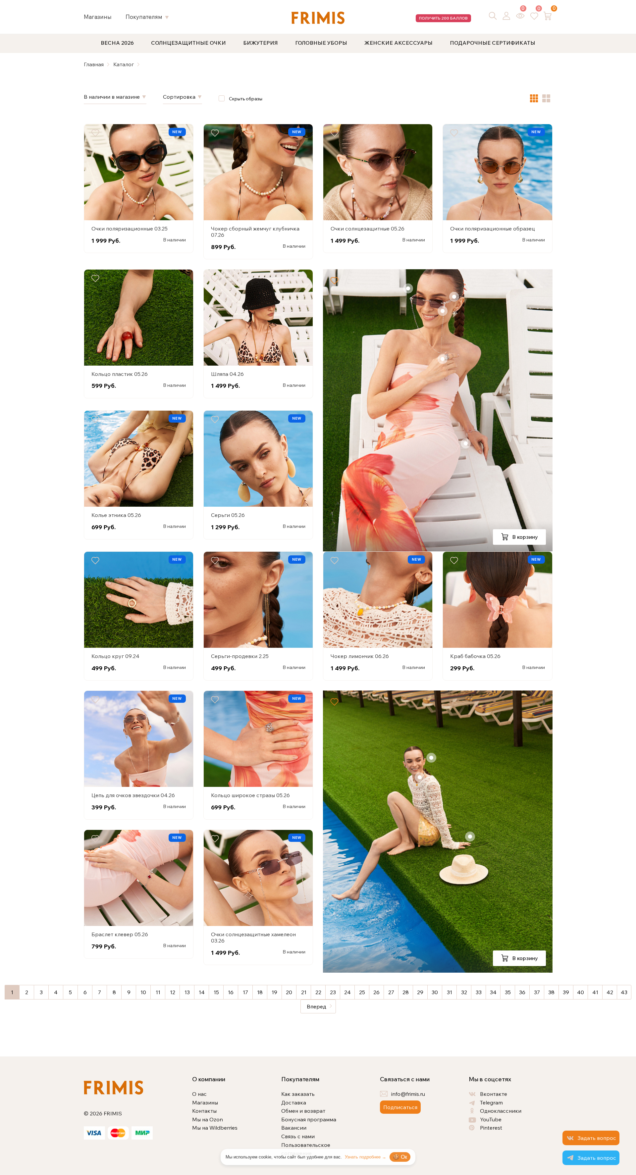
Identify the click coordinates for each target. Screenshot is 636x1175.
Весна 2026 (117, 42)
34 (493, 992)
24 (347, 992)
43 (624, 992)
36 (522, 992)
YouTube (491, 1119)
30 (435, 992)
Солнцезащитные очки (188, 42)
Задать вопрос (596, 1138)
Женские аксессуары (398, 42)
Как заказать (298, 1094)
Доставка (293, 1102)
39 (566, 992)
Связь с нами (298, 1136)
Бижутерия (260, 42)
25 (362, 992)
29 (420, 992)
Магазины (98, 16)
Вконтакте (493, 1094)
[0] (520, 15)
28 (405, 992)
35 (508, 992)
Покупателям (144, 16)
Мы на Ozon (207, 1119)
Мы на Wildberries (215, 1127)
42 (610, 992)
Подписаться (400, 1107)
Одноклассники (500, 1110)
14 (202, 992)
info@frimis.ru (408, 1094)
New (177, 131)
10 (143, 992)
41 (595, 992)
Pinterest (491, 1127)
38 (551, 992)
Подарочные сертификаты (492, 42)
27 (391, 992)
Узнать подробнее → (365, 1156)
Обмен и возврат (303, 1110)
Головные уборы (321, 42)
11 (158, 992)
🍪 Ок (400, 1157)
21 (303, 992)
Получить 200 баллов (443, 18)
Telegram (491, 1102)
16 (231, 992)
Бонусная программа (308, 1119)
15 (216, 992)
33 (479, 992)
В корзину (524, 537)
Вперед (316, 1006)
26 (376, 992)
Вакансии (293, 1127)
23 (333, 992)
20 (289, 992)
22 (318, 992)
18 (260, 992)
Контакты (204, 1110)
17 (245, 992)
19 (274, 992)
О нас (199, 1094)
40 (580, 992)
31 (449, 992)
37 (537, 992)
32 (464, 992)
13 (187, 992)
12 (172, 992)
